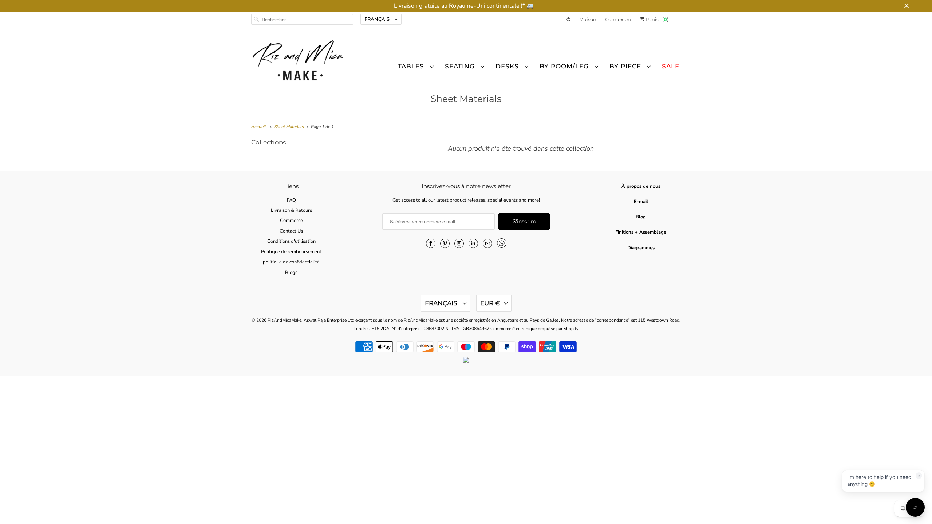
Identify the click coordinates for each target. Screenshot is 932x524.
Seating (461, 66)
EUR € (490, 303)
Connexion (618, 19)
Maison (587, 19)
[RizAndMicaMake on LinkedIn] (473, 243)
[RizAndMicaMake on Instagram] (459, 243)
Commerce (291, 220)
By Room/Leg (565, 66)
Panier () (656, 19)
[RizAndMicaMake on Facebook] (430, 243)
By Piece (626, 66)
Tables (412, 66)
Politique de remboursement (291, 252)
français (377, 19)
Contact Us (291, 231)
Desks (508, 66)
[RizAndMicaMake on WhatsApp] (501, 243)
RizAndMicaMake (284, 320)
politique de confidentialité (291, 262)
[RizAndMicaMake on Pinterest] (445, 243)
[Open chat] (915, 507)
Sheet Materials (466, 98)
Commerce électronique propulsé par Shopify (534, 329)
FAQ (291, 200)
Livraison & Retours (291, 210)
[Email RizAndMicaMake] (487, 243)
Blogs (291, 272)
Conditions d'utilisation (291, 241)
